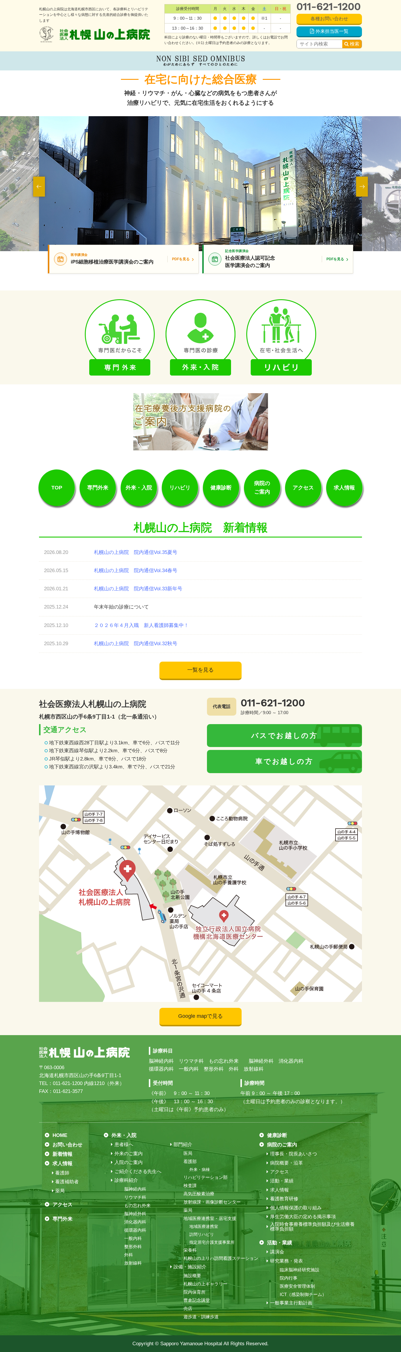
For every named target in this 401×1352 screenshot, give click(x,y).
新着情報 (63, 1154)
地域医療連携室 (203, 1226)
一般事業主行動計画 (291, 1303)
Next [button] (362, 187)
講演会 (277, 1252)
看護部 (190, 1161)
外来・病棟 (199, 1169)
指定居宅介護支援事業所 (211, 1242)
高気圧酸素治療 (198, 1194)
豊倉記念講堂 (196, 1300)
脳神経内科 (135, 1189)
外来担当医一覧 (332, 31)
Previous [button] (39, 187)
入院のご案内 (128, 1162)
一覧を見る (200, 670)
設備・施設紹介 (189, 1267)
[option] (200, 183)
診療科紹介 (126, 1180)
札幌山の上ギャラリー (205, 1284)
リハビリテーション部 (205, 1177)
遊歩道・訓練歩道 (201, 1316)
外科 (128, 1255)
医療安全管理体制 (297, 1286)
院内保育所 (194, 1292)
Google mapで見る (200, 1016)
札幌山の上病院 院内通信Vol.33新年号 (138, 589)
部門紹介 (182, 1144)
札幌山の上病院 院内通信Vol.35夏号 (135, 552)
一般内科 (133, 1238)
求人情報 (344, 488)
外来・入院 (139, 488)
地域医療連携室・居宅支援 (209, 1218)
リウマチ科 (135, 1197)
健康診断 (221, 488)
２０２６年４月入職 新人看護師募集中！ (141, 625)
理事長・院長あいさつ (293, 1154)
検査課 (190, 1185)
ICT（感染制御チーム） (303, 1294)
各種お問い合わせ (329, 18)
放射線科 (133, 1263)
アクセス (303, 488)
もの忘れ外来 (137, 1205)
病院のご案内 (262, 488)
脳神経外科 (135, 1213)
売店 (187, 1308)
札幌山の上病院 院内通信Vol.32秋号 (135, 643)
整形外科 (133, 1246)
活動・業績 (281, 1181)
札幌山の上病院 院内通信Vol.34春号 (135, 570)
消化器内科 (135, 1222)
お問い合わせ (67, 1144)
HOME (60, 1135)
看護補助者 (67, 1181)
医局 (187, 1153)
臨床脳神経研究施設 (299, 1270)
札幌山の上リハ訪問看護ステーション (220, 1258)
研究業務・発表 (286, 1261)
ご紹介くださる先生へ (137, 1171)
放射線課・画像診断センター (212, 1202)
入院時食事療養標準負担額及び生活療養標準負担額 (312, 1226)
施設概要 (192, 1275)
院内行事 (288, 1278)
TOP (56, 488)
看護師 (62, 1173)
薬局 (60, 1191)
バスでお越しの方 (284, 735)
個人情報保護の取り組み (295, 1208)
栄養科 (190, 1250)
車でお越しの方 (284, 761)
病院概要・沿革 (286, 1163)
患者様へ (123, 1144)
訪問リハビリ (201, 1234)
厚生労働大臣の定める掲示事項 (303, 1216)
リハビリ (180, 488)
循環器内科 (135, 1230)
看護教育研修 (284, 1198)
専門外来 (97, 488)
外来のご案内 (128, 1153)
